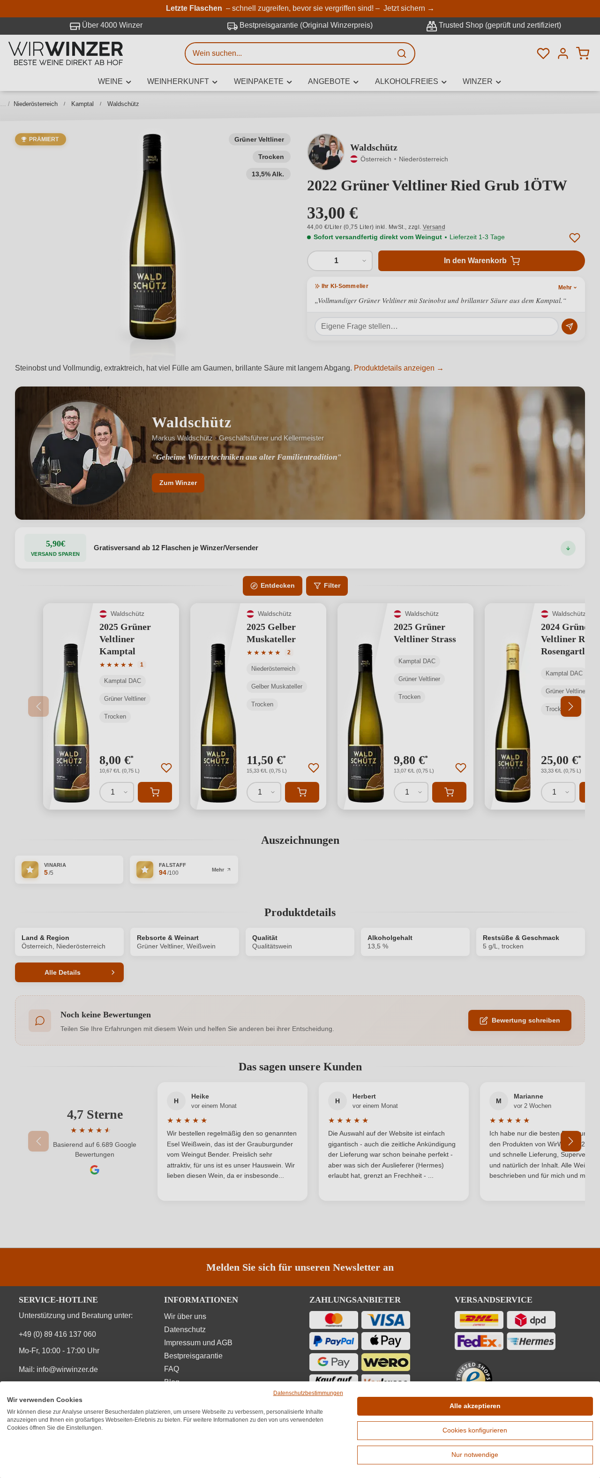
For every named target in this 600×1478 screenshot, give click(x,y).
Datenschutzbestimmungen (308, 1393)
